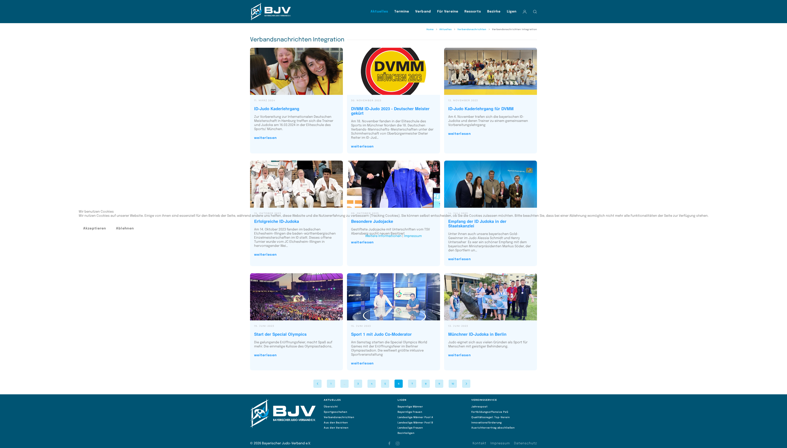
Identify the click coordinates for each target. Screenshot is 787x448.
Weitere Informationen (383, 236)
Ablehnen (125, 228)
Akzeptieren (94, 228)
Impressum (413, 236)
